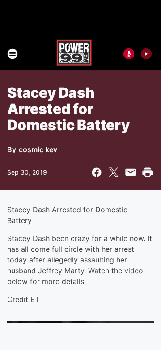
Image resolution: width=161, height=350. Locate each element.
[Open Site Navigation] (12, 53)
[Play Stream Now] (146, 53)
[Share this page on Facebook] (96, 172)
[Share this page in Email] (130, 172)
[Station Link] (74, 53)
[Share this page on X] (113, 172)
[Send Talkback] (128, 53)
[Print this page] (147, 172)
